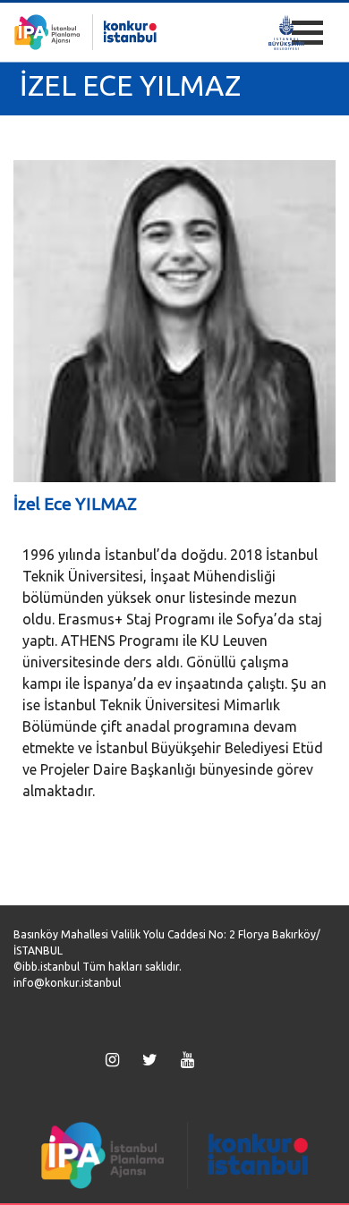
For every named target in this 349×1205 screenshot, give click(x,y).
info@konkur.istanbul (67, 983)
